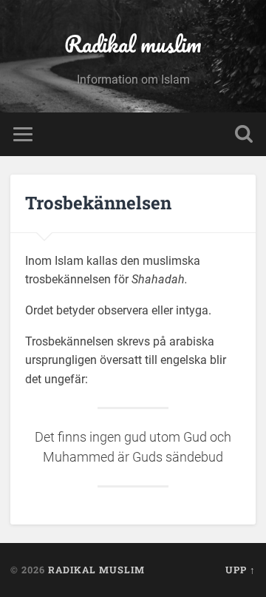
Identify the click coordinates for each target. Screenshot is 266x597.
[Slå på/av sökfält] (244, 134)
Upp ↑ (240, 570)
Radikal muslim (133, 44)
